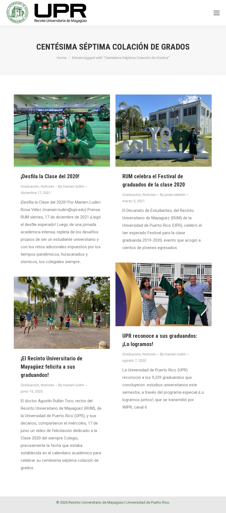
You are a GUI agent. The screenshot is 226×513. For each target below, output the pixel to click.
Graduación (30, 186)
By (71, 186)
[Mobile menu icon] (216, 13)
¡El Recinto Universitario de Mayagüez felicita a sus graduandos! (51, 366)
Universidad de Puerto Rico (147, 502)
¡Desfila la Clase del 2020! (50, 176)
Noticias (47, 186)
